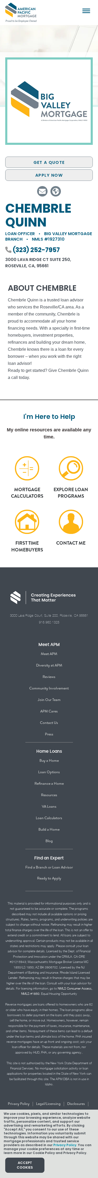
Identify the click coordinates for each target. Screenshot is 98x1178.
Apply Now (49, 175)
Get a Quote (49, 162)
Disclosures (76, 1103)
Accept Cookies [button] (25, 1165)
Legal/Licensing (48, 1103)
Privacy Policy (19, 1103)
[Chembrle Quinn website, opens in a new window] (55, 191)
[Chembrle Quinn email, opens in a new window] (42, 191)
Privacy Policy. (65, 1145)
